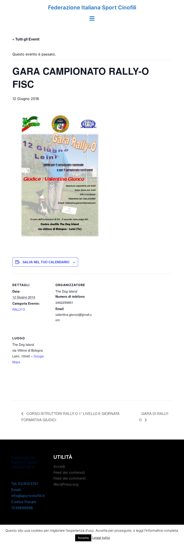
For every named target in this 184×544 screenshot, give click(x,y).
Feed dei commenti (69, 478)
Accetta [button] (83, 538)
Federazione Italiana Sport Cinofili (92, 7)
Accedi (59, 466)
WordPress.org (65, 484)
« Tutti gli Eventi (25, 39)
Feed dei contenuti (69, 472)
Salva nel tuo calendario (46, 262)
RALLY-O (18, 309)
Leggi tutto (101, 538)
